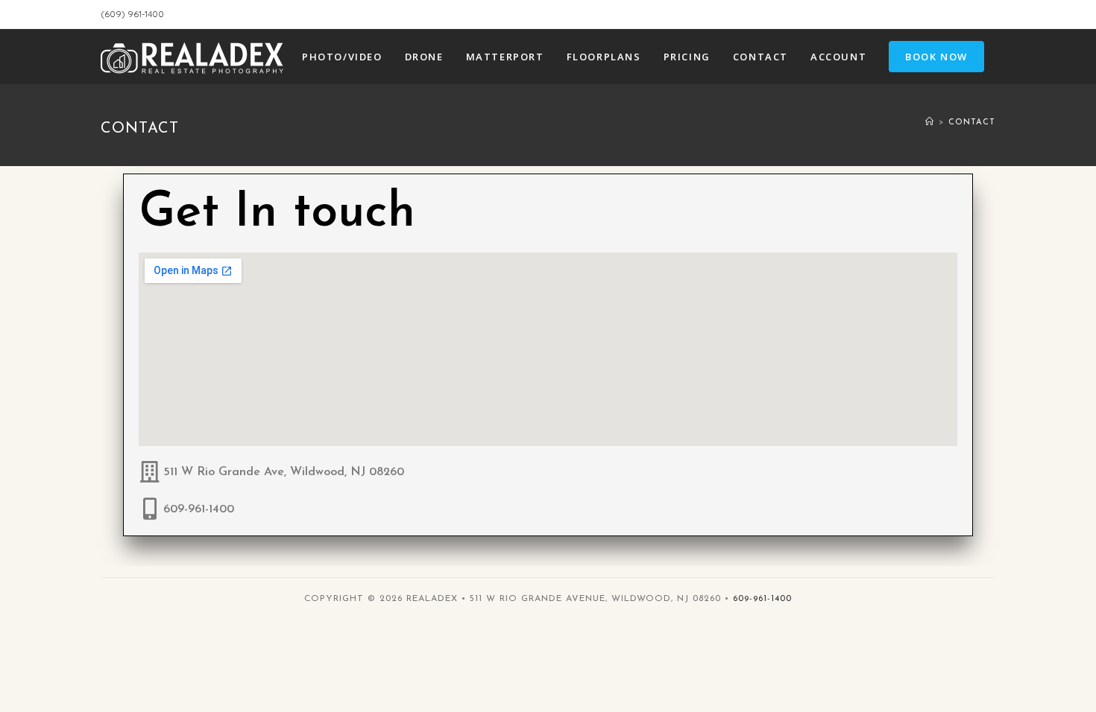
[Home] (929, 122)
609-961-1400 (198, 509)
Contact (971, 122)
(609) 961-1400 (132, 13)
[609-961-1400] (149, 509)
